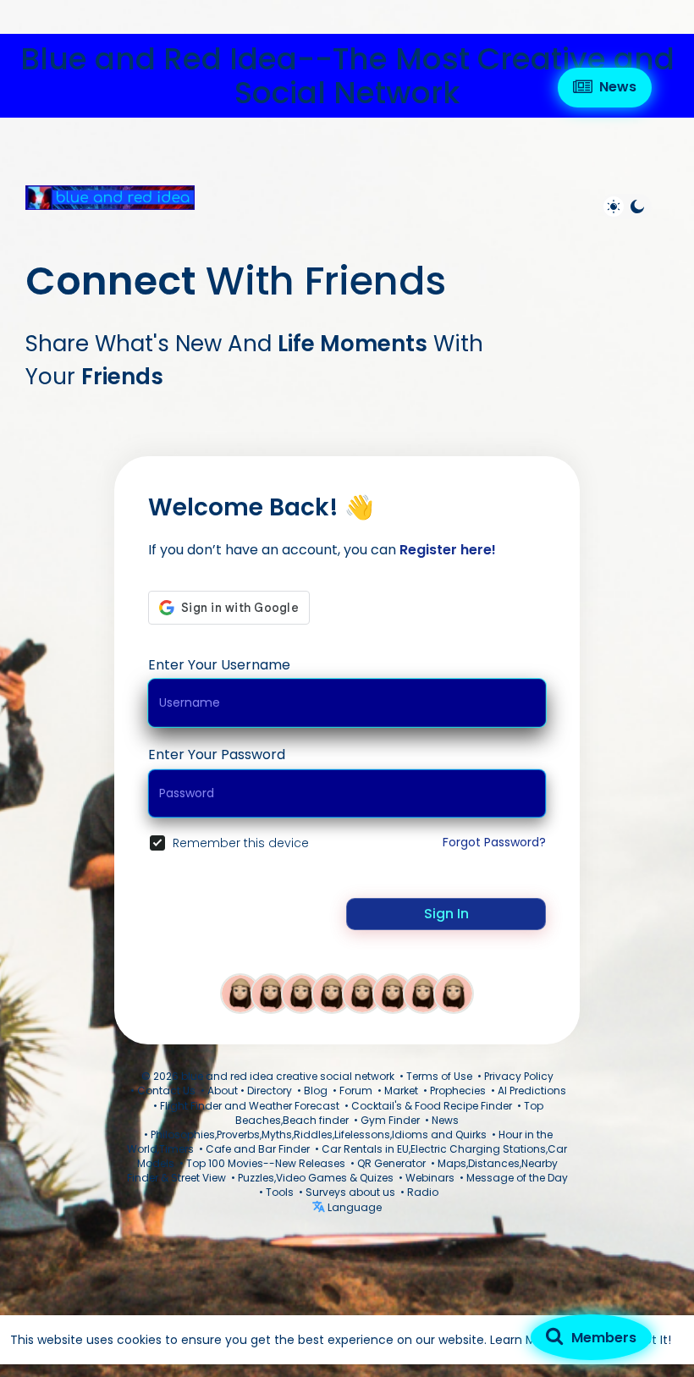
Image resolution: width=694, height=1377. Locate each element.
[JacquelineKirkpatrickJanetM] (331, 992)
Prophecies (458, 1090)
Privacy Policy (519, 1076)
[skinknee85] (423, 992)
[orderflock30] (453, 992)
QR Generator (391, 1163)
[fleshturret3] (392, 992)
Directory (269, 1090)
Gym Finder (390, 1120)
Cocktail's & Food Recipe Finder (431, 1106)
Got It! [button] (653, 1339)
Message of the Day (517, 1177)
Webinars (429, 1177)
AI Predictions (532, 1090)
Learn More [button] (522, 1339)
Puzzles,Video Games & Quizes (316, 1177)
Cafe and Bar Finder (258, 1149)
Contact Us (166, 1090)
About (222, 1090)
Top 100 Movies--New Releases (265, 1163)
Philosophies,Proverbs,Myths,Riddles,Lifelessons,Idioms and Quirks (319, 1134)
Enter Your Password (216, 754)
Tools (280, 1192)
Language (353, 1207)
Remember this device (241, 842)
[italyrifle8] (301, 992)
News (445, 1120)
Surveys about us (350, 1192)
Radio (422, 1192)
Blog (316, 1090)
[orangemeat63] (362, 992)
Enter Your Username (219, 665)
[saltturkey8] (270, 992)
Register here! (447, 549)
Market (401, 1090)
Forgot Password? (494, 842)
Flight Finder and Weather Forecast (249, 1106)
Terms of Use (439, 1076)
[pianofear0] (240, 992)
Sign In (446, 913)
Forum (355, 1090)
